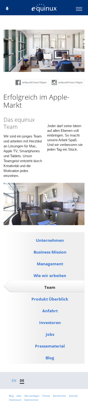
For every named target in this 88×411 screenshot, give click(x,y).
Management (50, 263)
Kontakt (73, 395)
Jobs (50, 334)
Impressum (15, 399)
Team (49, 287)
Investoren (50, 322)
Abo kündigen (31, 395)
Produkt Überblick (49, 299)
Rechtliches (59, 395)
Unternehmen (50, 240)
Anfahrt (50, 310)
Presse (46, 395)
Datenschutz (31, 399)
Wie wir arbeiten (50, 275)
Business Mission (50, 252)
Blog (50, 357)
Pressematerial (50, 346)
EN (14, 380)
